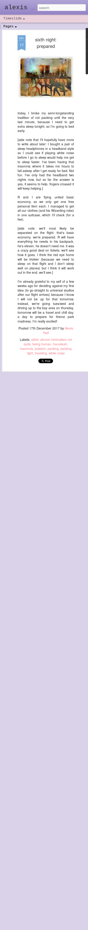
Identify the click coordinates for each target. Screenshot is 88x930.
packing (53, 348)
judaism (40, 348)
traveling (41, 353)
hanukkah (60, 344)
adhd (34, 339)
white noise (57, 353)
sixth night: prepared (46, 42)
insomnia (26, 348)
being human (41, 344)
